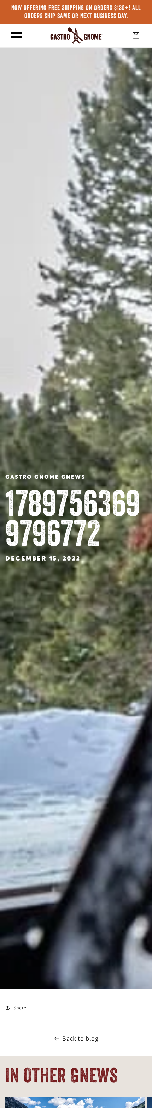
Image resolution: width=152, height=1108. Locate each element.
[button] (16, 35)
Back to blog (80, 1038)
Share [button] (20, 1007)
